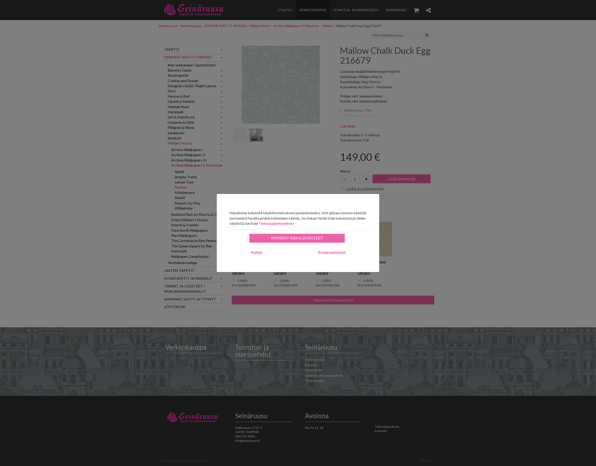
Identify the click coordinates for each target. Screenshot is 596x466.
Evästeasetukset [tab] (331, 253)
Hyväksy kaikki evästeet (297, 238)
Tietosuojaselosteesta (276, 223)
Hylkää (256, 253)
